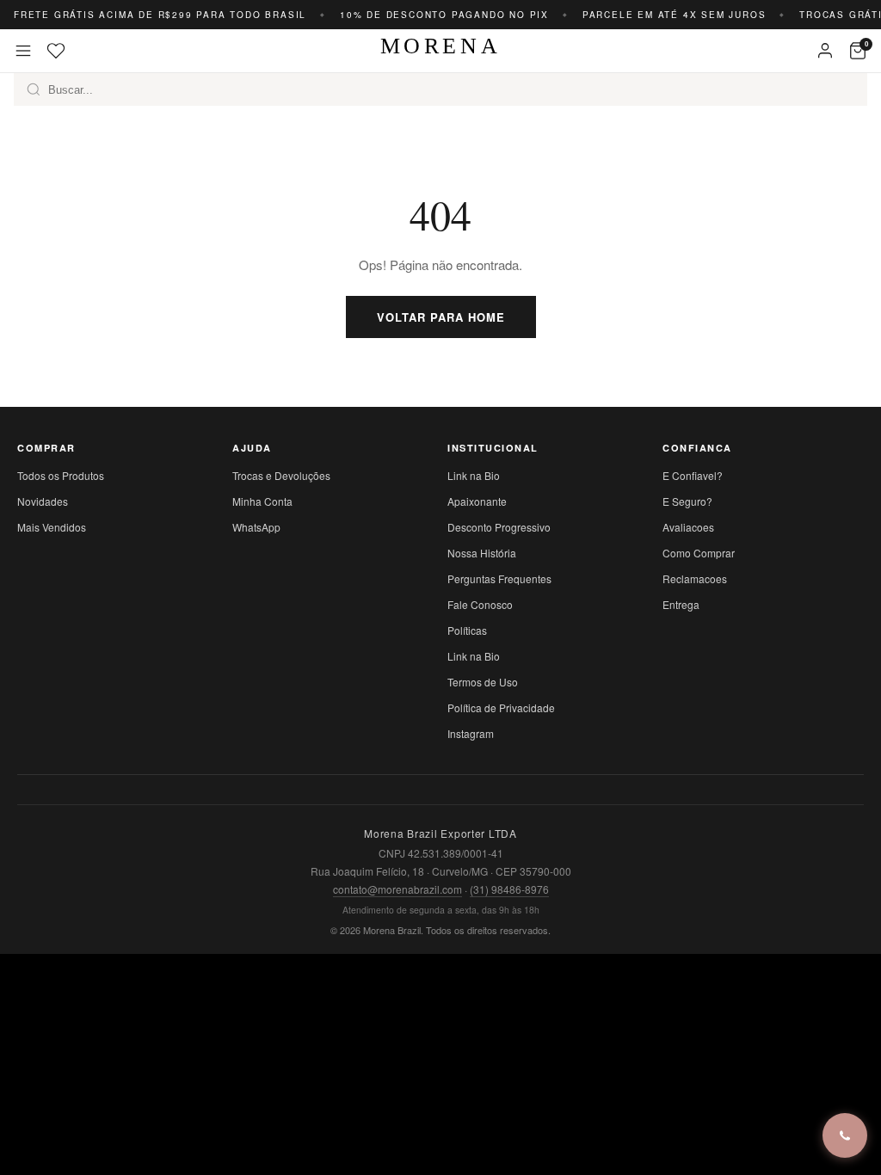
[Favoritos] (55, 50)
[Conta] (825, 50)
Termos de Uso (482, 681)
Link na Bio (473, 475)
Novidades (42, 501)
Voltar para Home (441, 317)
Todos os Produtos (60, 475)
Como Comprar (698, 552)
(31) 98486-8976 (509, 889)
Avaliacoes (688, 527)
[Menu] (23, 50)
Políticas (467, 630)
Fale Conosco (480, 604)
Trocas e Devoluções (281, 475)
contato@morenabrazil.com (397, 889)
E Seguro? (687, 501)
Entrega (680, 604)
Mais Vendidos (51, 527)
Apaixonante (477, 501)
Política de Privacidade (501, 707)
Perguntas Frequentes (499, 578)
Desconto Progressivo (499, 527)
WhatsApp (256, 527)
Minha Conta (262, 501)
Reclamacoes (694, 578)
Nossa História (481, 552)
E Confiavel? (692, 475)
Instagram (470, 733)
